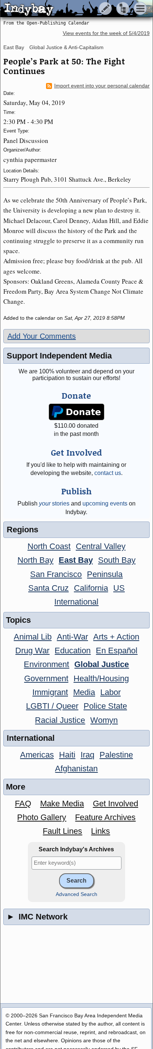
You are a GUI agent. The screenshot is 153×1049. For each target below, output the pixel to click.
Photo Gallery (41, 817)
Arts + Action (116, 636)
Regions (22, 529)
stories (54, 503)
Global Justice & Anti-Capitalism (66, 47)
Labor (110, 692)
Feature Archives (105, 817)
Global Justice (101, 664)
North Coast (49, 546)
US (119, 588)
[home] (69, 9)
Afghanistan (76, 768)
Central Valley (101, 546)
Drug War (32, 650)
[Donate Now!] (77, 412)
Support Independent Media (59, 355)
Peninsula (105, 574)
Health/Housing (101, 678)
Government (46, 678)
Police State (105, 706)
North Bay (35, 560)
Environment (46, 664)
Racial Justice (60, 720)
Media (84, 692)
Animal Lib (33, 636)
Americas (37, 754)
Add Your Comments (41, 336)
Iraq (87, 754)
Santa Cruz (48, 588)
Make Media (62, 803)
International (76, 601)
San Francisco (56, 574)
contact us (107, 473)
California (91, 588)
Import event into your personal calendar (102, 86)
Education (73, 650)
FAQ (23, 803)
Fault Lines (62, 831)
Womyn (104, 720)
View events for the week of (106, 33)
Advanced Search (76, 894)
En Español (116, 650)
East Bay (13, 47)
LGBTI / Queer (52, 706)
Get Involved (115, 803)
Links (100, 831)
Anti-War (72, 636)
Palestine (116, 754)
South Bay (117, 560)
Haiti (67, 754)
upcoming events (104, 503)
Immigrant (50, 692)
